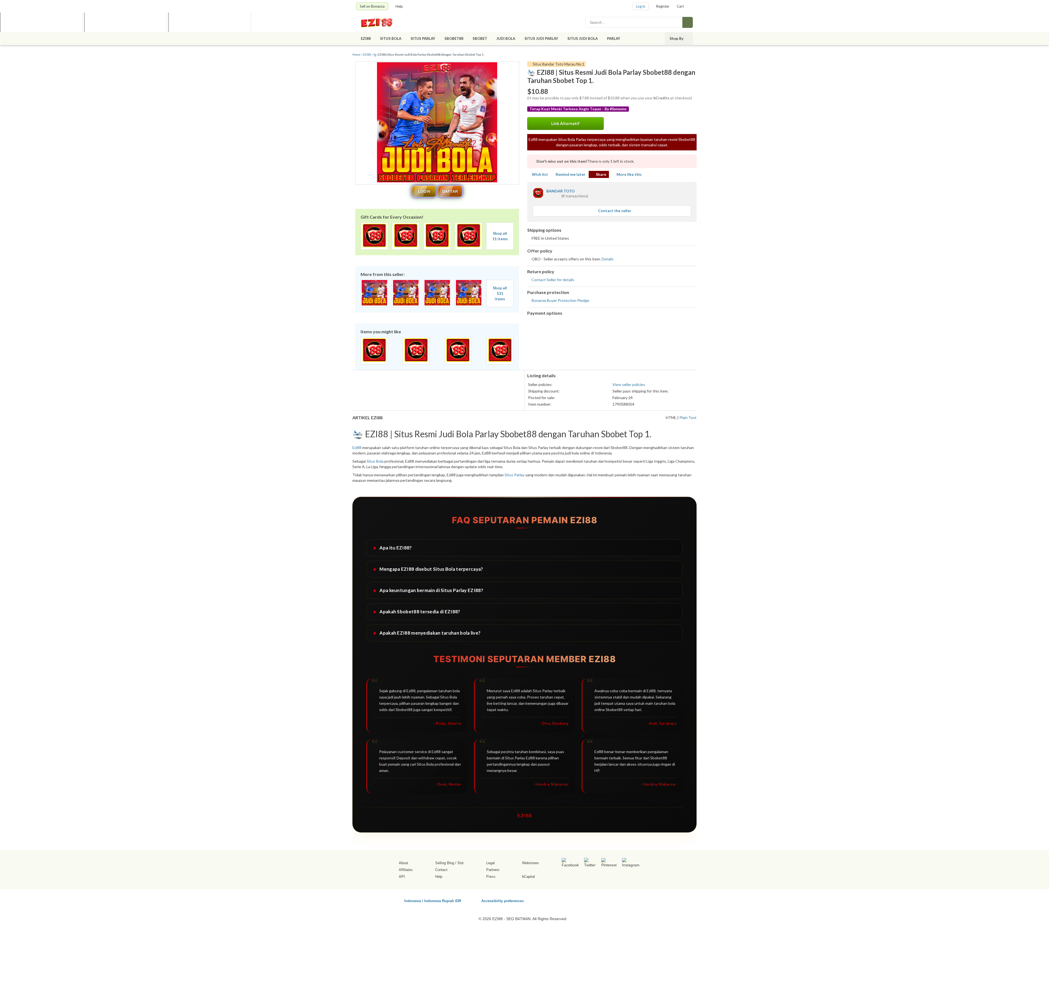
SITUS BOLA (390, 38)
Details (608, 259)
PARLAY (614, 38)
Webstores (530, 863)
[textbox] (634, 22)
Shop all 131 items (500, 293)
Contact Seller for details (553, 279)
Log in (640, 6)
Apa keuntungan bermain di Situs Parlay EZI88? (431, 590)
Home (356, 54)
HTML (671, 417)
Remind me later (570, 174)
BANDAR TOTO (560, 191)
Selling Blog (444, 863)
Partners (493, 870)
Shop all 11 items (500, 236)
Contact (441, 870)
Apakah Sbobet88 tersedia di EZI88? (419, 611)
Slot (460, 863)
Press (491, 877)
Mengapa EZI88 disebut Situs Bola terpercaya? (431, 569)
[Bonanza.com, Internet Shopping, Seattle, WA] (614, 900)
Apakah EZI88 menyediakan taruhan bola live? (430, 633)
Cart (680, 6)
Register (662, 6)
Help (400, 6)
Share (601, 174)
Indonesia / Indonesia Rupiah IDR (432, 900)
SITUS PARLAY (423, 38)
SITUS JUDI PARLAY (541, 38)
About (403, 863)
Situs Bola (375, 461)
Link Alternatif (565, 123)
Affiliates (406, 870)
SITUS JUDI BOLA (582, 38)
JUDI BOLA (505, 38)
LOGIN (424, 191)
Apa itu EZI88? (395, 548)
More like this (629, 174)
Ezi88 (356, 447)
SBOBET (480, 38)
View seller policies (628, 384)
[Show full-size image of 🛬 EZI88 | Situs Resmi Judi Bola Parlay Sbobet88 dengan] (437, 123)
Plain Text (688, 417)
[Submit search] (687, 22)
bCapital (528, 877)
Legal (490, 863)
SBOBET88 (453, 38)
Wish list (540, 174)
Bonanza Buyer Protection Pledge (560, 300)
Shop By (677, 38)
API (402, 877)
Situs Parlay (514, 474)
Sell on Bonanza (372, 6)
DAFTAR (450, 191)
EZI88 (366, 38)
